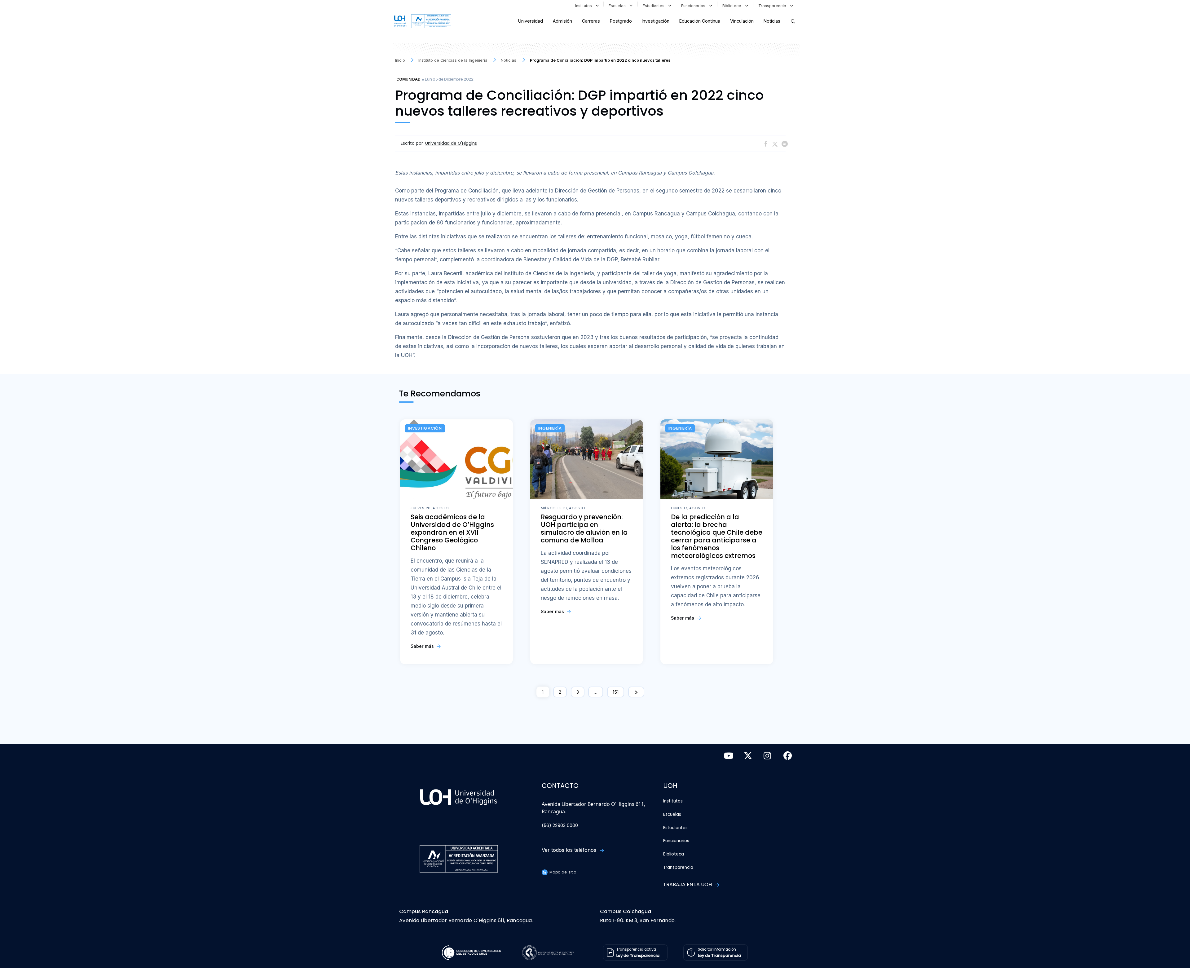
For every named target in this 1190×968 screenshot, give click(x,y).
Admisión (562, 21)
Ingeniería (550, 428)
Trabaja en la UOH (688, 884)
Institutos (584, 5)
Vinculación (742, 21)
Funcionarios (694, 5)
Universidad (530, 21)
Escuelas (618, 5)
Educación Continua (699, 21)
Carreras (591, 21)
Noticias (772, 21)
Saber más (423, 646)
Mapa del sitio (562, 872)
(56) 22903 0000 (560, 826)
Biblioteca (733, 5)
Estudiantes (655, 5)
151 (616, 692)
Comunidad (408, 79)
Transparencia (773, 5)
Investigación (655, 21)
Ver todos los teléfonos (570, 850)
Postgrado (621, 21)
